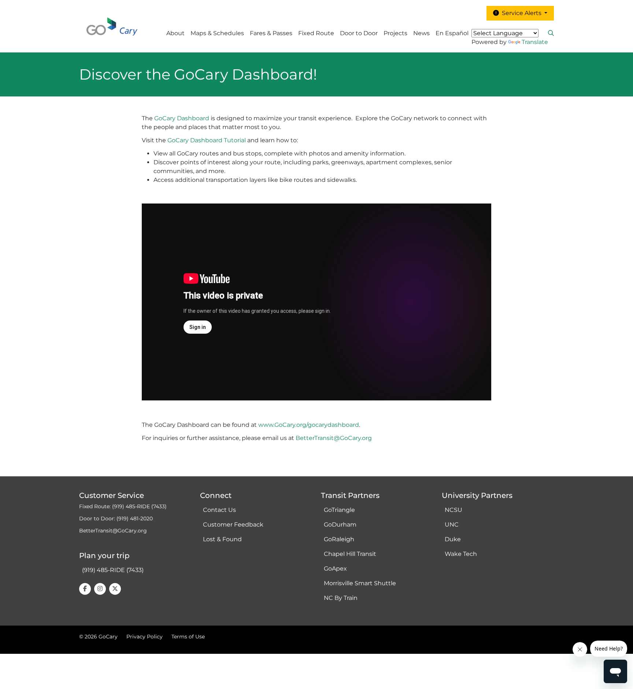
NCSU (453, 509)
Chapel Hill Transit (350, 553)
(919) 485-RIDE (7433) (113, 570)
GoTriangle (339, 509)
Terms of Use (188, 636)
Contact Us (219, 509)
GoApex (335, 568)
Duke (453, 539)
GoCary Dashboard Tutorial (206, 140)
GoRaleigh (339, 539)
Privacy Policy (144, 636)
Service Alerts (521, 13)
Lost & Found (222, 539)
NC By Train (341, 597)
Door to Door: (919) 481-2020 (116, 518)
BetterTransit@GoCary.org (334, 438)
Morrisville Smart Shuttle (360, 583)
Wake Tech (461, 553)
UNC (452, 524)
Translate (535, 42)
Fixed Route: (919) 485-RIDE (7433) (123, 506)
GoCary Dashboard (181, 118)
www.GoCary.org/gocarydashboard (308, 424)
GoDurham (340, 524)
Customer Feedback (233, 524)
